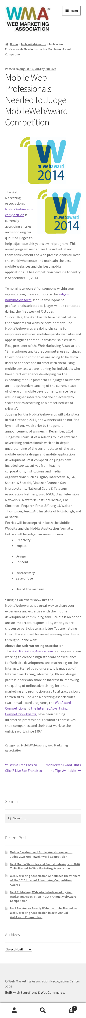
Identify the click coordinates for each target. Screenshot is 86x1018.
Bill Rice (50, 69)
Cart (66, 1006)
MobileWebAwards (33, 44)
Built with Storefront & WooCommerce (34, 992)
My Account (14, 1010)
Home (14, 44)
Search (43, 1010)
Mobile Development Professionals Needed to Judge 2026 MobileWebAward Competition (41, 854)
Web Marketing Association (32, 651)
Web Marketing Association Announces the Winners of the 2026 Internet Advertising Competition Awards (45, 880)
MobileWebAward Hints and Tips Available (63, 767)
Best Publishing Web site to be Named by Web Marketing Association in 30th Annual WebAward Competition (43, 896)
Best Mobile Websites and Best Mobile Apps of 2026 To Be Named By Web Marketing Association (45, 866)
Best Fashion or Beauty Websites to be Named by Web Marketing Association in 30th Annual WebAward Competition (43, 912)
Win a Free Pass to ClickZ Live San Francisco (23, 767)
